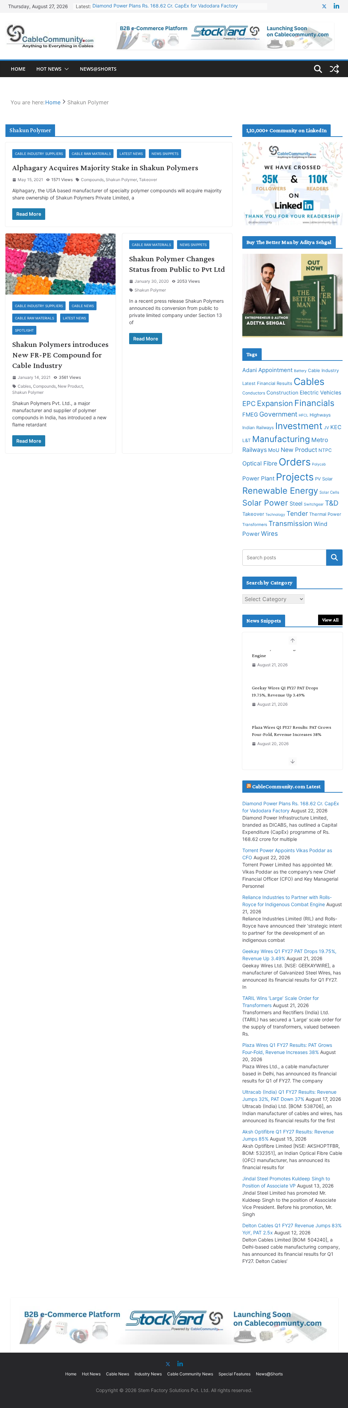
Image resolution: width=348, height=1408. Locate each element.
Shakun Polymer (121, 179)
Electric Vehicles (320, 392)
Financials (314, 403)
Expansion (275, 403)
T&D (331, 503)
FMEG (250, 414)
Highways (320, 415)
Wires (269, 533)
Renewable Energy (280, 490)
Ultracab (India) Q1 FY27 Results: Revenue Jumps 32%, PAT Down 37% (288, 740)
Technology (275, 514)
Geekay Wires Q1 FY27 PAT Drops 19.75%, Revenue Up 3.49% (161, 6)
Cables (24, 386)
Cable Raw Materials (91, 154)
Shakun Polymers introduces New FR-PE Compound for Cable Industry (60, 354)
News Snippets (165, 154)
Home (18, 69)
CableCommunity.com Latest (286, 786)
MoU (273, 450)
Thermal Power (325, 514)
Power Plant (258, 478)
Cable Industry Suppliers (39, 154)
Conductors (253, 392)
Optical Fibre (259, 463)
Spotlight (24, 330)
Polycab (319, 464)
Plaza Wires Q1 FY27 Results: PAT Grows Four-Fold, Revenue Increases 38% (291, 700)
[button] (65, 69)
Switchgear (314, 504)
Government (278, 414)
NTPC (325, 450)
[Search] (334, 557)
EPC (249, 404)
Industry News (148, 1373)
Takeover (148, 179)
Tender (297, 513)
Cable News (83, 306)
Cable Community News (190, 1373)
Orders (295, 462)
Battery (300, 371)
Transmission (290, 523)
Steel (296, 503)
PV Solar (324, 478)
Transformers (254, 524)
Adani (249, 370)
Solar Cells (329, 492)
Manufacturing (281, 439)
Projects (295, 477)
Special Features (234, 1373)
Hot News (49, 69)
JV (326, 427)
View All (330, 619)
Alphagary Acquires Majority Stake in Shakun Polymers (105, 167)
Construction (282, 392)
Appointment (275, 370)
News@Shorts (98, 69)
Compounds (92, 179)
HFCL (303, 415)
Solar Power (265, 503)
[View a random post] (334, 69)
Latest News (131, 154)
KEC (336, 427)
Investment (299, 425)
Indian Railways (258, 427)
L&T (246, 440)
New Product (70, 386)
